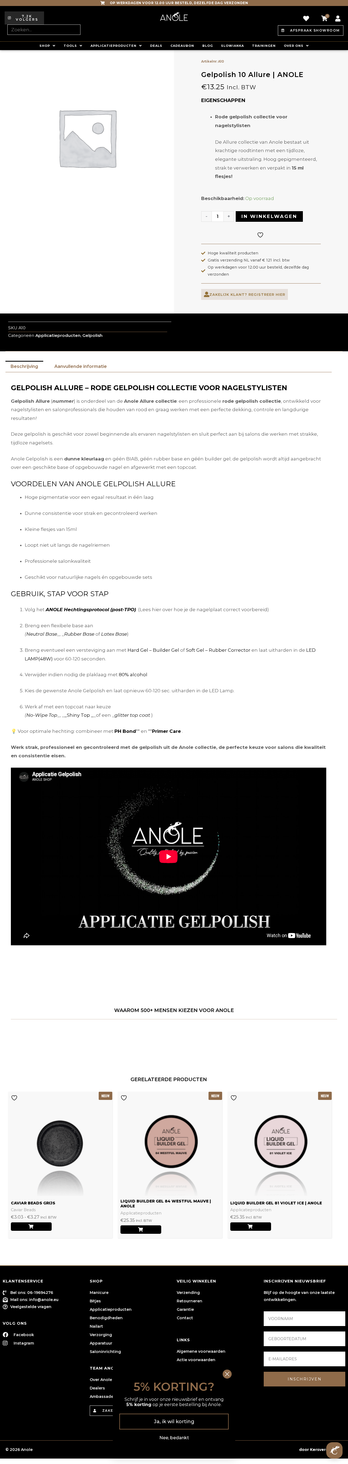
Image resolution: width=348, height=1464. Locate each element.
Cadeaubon (182, 46)
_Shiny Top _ (79, 715)
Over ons (293, 46)
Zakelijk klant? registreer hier (247, 294)
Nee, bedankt (174, 1437)
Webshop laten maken (274, 1449)
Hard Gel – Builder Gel (153, 650)
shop (44, 46)
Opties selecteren (31, 1226)
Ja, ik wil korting (174, 1422)
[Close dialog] (227, 1374)
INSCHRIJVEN (305, 1379)
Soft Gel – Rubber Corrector (218, 650)
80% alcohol (133, 674)
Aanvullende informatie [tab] (80, 366)
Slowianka (232, 46)
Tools (70, 46)
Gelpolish (92, 335)
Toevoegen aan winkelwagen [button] (140, 1229)
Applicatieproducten (113, 46)
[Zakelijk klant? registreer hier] (206, 294)
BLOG (207, 46)
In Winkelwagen (269, 216)
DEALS (156, 46)
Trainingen (264, 46)
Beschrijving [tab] (24, 366)
